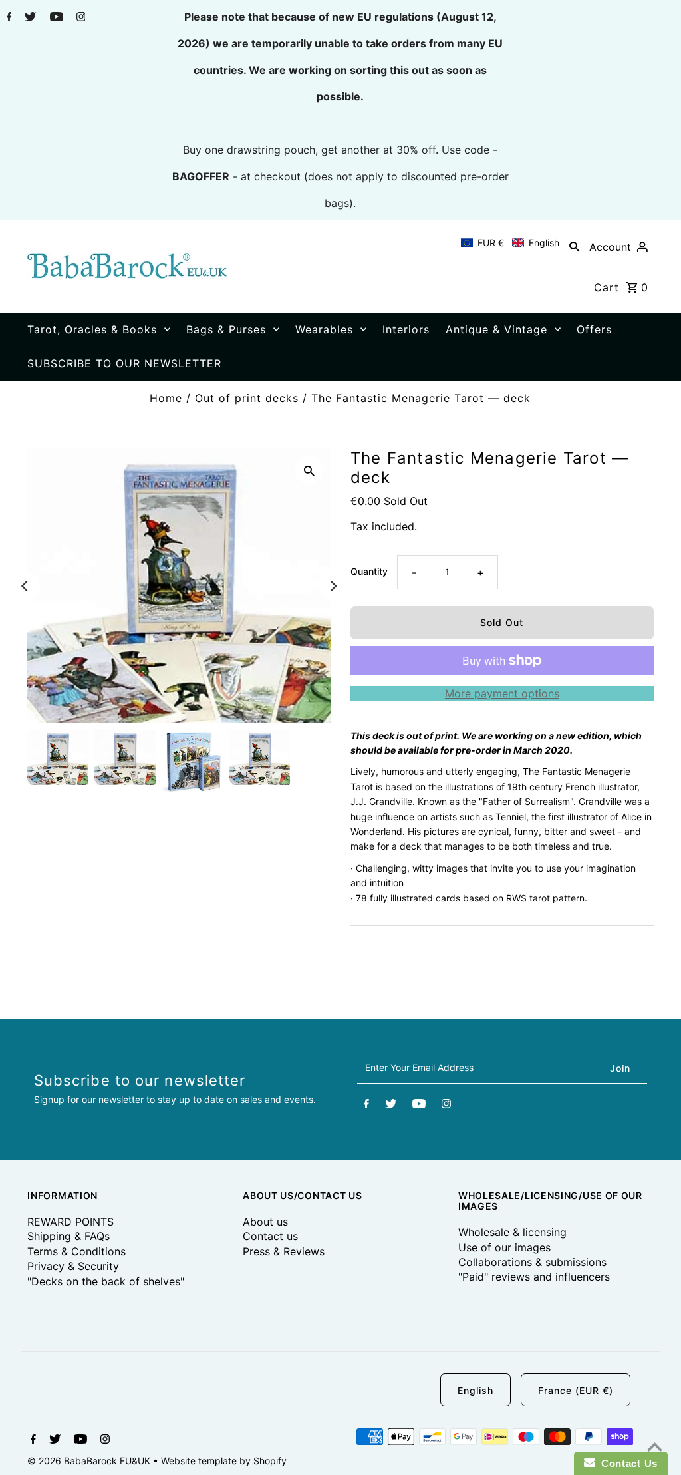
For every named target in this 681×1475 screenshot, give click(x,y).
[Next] (332, 586)
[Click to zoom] (309, 469)
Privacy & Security (73, 1266)
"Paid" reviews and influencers (534, 1276)
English (475, 1390)
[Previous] (25, 586)
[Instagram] (79, 18)
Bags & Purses (226, 329)
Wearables (324, 329)
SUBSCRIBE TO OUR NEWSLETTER (124, 363)
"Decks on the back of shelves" (105, 1281)
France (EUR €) (575, 1390)
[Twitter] (28, 18)
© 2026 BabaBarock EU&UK (90, 1460)
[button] (510, 243)
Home (166, 398)
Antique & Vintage (496, 329)
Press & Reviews (284, 1251)
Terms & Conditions (76, 1251)
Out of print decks (247, 398)
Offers (594, 329)
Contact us (270, 1236)
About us (265, 1221)
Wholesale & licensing (512, 1232)
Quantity (369, 571)
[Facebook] (7, 18)
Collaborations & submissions (532, 1262)
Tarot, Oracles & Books (92, 329)
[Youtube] (55, 18)
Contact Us (626, 1463)
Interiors (406, 329)
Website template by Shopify (224, 1460)
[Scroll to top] (654, 1448)
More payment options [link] (502, 693)
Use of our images (504, 1247)
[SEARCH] (574, 246)
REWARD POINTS (70, 1221)
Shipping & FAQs (68, 1236)
